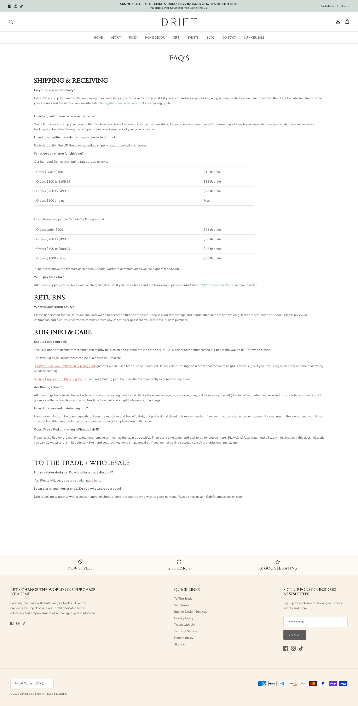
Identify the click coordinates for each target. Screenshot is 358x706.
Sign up (295, 635)
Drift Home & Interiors (31, 693)
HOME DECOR (155, 37)
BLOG (210, 37)
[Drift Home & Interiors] (179, 21)
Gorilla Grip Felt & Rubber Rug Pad (59, 379)
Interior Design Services (190, 612)
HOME (98, 37)
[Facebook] (9, 6)
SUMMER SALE (254, 37)
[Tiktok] (21, 6)
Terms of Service (185, 631)
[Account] (337, 21)
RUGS (133, 37)
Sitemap (180, 644)
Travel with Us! (184, 625)
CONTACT (229, 37)
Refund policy (183, 638)
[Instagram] (15, 6)
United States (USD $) (333, 6)
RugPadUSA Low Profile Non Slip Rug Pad (65, 366)
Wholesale (181, 605)
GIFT (176, 37)
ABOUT (116, 37)
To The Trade (183, 598)
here (97, 480)
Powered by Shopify (56, 693)
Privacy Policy (184, 618)
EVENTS (192, 37)
